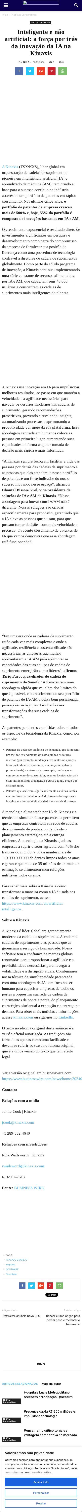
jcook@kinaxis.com (18, 1122)
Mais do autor (51, 1384)
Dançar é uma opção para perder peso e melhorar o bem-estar (63, 1320)
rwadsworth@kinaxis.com (23, 1166)
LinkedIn (66, 1017)
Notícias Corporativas (40, 22)
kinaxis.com (23, 1017)
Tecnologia (11, 1274)
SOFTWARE (12, 1269)
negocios (10, 1264)
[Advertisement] (41, 121)
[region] (41, 1479)
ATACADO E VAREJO (16, 1260)
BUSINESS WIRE (29, 1188)
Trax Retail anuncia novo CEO (21, 1316)
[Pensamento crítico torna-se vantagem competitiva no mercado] (12, 1435)
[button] (76, 5)
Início (5, 14)
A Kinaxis (10, 166)
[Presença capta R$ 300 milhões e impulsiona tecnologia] (12, 1416)
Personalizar (41, 1492)
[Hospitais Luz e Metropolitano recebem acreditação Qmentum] (12, 1397)
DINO (26, 62)
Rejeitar (41, 1503)
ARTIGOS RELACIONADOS (20, 1384)
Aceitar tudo (41, 1482)
